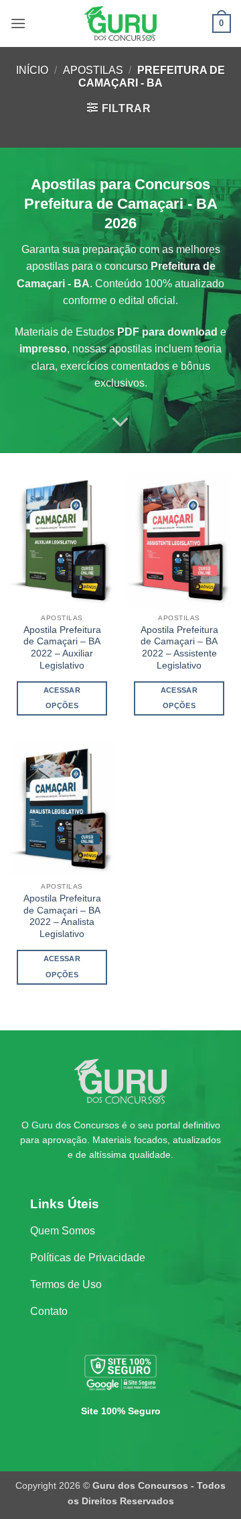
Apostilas (93, 70)
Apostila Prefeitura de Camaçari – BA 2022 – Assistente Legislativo (179, 648)
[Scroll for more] (120, 422)
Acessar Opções (62, 698)
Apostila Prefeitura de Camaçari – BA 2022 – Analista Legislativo (62, 916)
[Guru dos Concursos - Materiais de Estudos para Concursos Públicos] (120, 23)
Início (32, 70)
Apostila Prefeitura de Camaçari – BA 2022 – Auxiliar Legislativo (62, 648)
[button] (18, 23)
